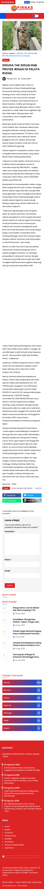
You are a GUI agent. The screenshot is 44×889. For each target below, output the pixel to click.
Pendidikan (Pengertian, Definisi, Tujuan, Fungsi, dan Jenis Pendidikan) (26, 622)
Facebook (11, 495)
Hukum (6, 60)
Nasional (7, 705)
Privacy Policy (10, 835)
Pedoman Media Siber (14, 845)
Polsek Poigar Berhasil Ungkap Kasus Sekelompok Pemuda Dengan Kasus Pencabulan (27, 633)
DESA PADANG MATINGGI (22, 488)
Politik (6, 720)
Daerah (7, 682)
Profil (7, 826)
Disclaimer (9, 842)
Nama (7, 559)
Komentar (9, 531)
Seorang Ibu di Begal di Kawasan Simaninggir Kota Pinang (25, 657)
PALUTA (38, 488)
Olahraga (8, 713)
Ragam (7, 728)
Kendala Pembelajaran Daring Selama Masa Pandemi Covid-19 (27, 645)
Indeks (7, 829)
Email (7, 571)
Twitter (30, 495)
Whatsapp (11, 500)
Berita (27, 2)
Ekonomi (7, 690)
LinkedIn (30, 500)
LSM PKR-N (9, 848)
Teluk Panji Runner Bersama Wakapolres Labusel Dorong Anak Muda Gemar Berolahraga (21, 793)
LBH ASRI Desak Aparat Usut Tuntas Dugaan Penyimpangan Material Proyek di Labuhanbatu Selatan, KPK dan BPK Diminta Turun (23, 807)
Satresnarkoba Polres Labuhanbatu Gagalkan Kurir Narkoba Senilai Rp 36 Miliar (22, 768)
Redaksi (8, 838)
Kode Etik (9, 832)
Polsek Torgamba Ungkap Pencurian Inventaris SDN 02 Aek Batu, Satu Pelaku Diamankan (21, 780)
